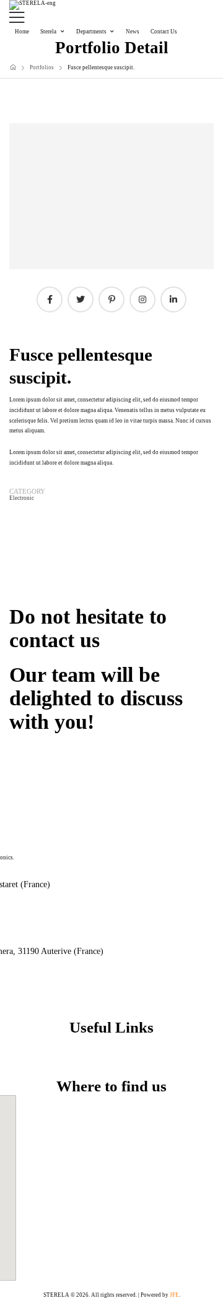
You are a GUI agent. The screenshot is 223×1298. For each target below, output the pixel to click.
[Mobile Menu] (111, 17)
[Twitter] (81, 299)
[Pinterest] (111, 299)
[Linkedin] (173, 299)
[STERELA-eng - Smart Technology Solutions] (32, 5)
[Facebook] (50, 299)
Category (27, 491)
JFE (174, 1295)
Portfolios (42, 67)
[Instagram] (142, 299)
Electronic (21, 498)
